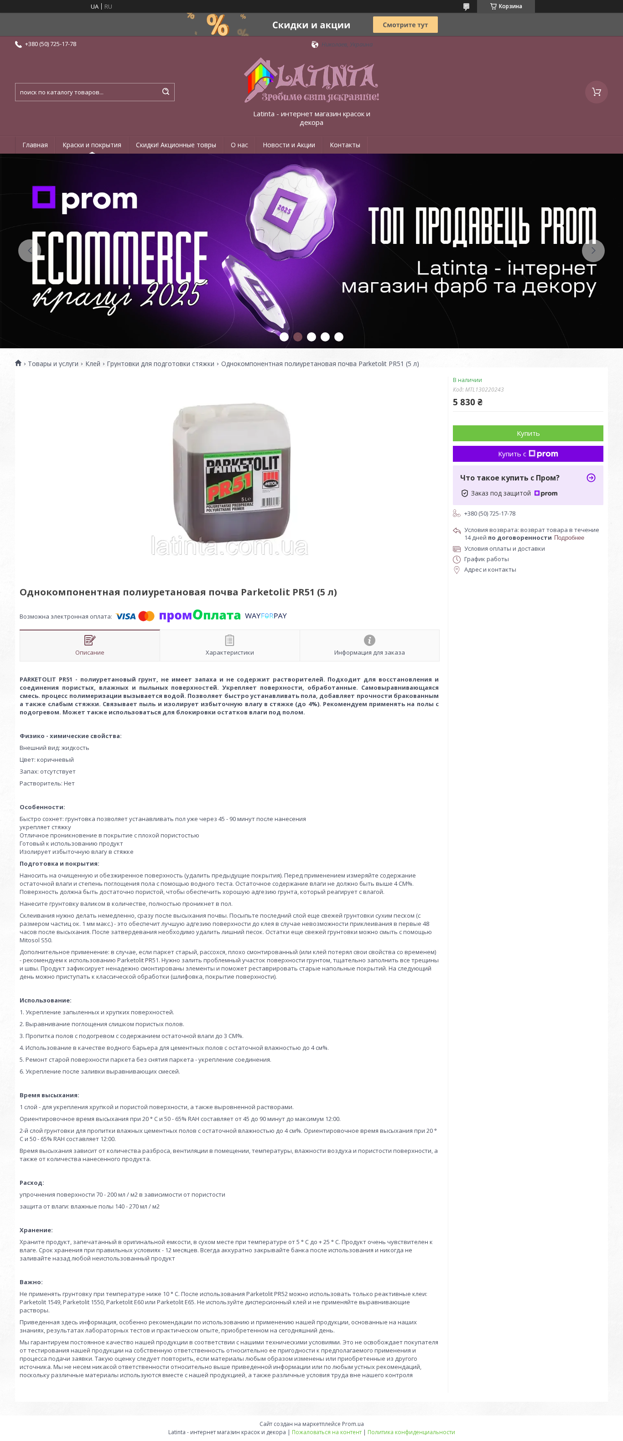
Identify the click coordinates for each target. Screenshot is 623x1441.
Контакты (345, 144)
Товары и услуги (53, 364)
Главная (35, 144)
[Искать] (165, 92)
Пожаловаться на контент (327, 1432)
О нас (239, 144)
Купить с (512, 453)
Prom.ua (353, 1424)
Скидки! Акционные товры (176, 144)
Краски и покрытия (91, 144)
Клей (92, 364)
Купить (528, 433)
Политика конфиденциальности (411, 1432)
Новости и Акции (289, 144)
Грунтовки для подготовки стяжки (160, 364)
